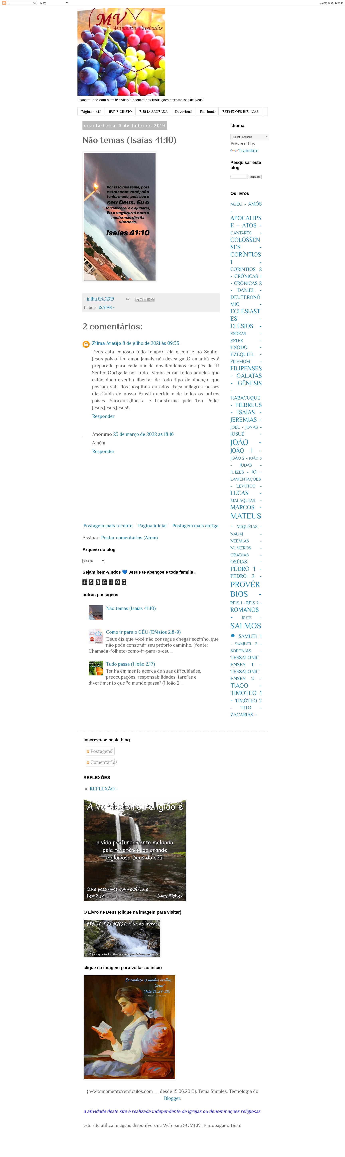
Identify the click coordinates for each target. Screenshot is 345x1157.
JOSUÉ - (246, 434)
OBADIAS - (246, 554)
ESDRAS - (246, 333)
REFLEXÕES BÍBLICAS (240, 112)
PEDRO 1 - (246, 568)
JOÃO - (246, 442)
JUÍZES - (239, 472)
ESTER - (246, 340)
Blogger (172, 1098)
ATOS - (252, 225)
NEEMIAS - (246, 540)
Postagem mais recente (107, 525)
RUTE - (252, 618)
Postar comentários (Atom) (129, 537)
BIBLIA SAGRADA (153, 112)
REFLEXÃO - (104, 789)
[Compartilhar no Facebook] (149, 300)
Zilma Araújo (106, 343)
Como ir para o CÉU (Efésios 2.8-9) (143, 632)
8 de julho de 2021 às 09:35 (150, 343)
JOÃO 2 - (239, 458)
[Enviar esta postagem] (127, 298)
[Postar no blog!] (141, 300)
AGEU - (238, 204)
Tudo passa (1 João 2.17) (130, 664)
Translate (248, 150)
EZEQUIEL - (246, 354)
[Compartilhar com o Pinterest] (153, 300)
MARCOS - (246, 507)
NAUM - (246, 533)
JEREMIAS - (246, 419)
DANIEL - (249, 290)
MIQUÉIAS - (249, 526)
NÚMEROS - (246, 547)
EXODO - (246, 347)
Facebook (207, 112)
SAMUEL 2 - (248, 643)
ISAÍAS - (107, 307)
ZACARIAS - (243, 715)
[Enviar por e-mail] (137, 300)
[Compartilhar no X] (145, 300)
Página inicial (91, 112)
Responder (103, 416)
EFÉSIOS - (246, 326)
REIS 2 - (254, 602)
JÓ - (257, 472)
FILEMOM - (246, 361)
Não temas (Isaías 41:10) (131, 608)
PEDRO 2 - (246, 576)
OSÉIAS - (246, 562)
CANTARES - (246, 232)
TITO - (251, 708)
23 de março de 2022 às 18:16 (143, 434)
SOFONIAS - (246, 650)
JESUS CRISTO (120, 112)
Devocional (183, 112)
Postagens (100, 751)
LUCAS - (246, 493)
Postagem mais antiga (195, 525)
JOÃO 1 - (246, 450)
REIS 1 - (237, 602)
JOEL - (236, 427)
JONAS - (253, 427)
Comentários (103, 762)
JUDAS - (251, 465)
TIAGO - (246, 685)
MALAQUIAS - (246, 500)
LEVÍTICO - (249, 486)
